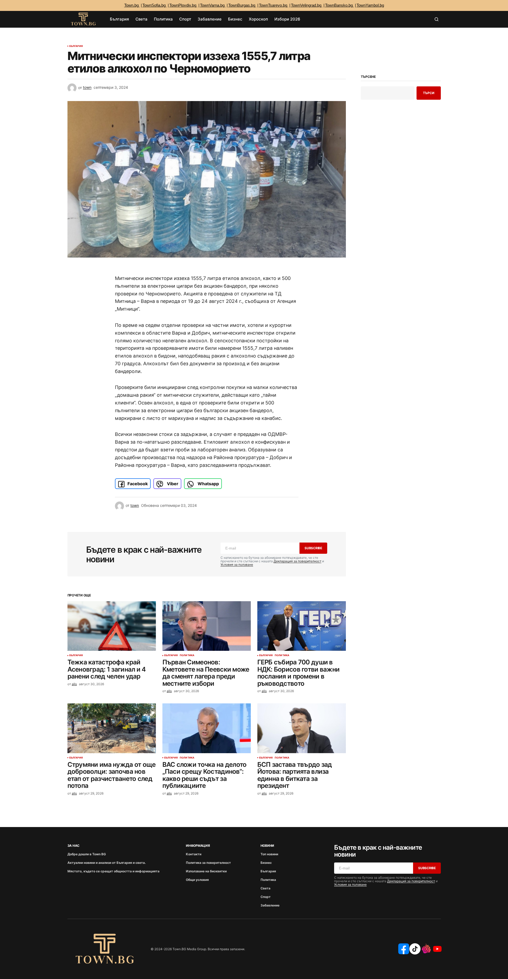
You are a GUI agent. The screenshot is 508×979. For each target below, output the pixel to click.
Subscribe (313, 548)
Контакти (193, 854)
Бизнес (266, 863)
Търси (428, 93)
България (76, 46)
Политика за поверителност (208, 863)
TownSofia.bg (154, 5)
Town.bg (132, 5)
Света (265, 888)
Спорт (266, 897)
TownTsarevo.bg (273, 5)
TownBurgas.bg (242, 5)
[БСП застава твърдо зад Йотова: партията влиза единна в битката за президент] (301, 728)
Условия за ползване (237, 565)
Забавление (270, 905)
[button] (436, 19)
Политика (187, 655)
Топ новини (269, 854)
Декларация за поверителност (297, 561)
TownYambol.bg (370, 5)
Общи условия (197, 880)
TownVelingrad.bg (306, 5)
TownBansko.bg (339, 5)
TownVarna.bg (213, 5)
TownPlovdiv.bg (183, 5)
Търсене (368, 77)
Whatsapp (208, 483)
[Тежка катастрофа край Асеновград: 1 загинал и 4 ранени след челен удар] (111, 626)
